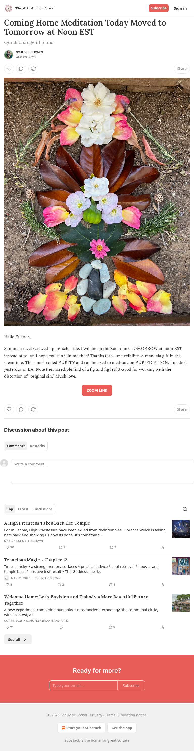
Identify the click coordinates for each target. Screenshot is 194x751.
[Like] (9, 69)
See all (14, 639)
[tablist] (26, 446)
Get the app (122, 727)
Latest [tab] (23, 509)
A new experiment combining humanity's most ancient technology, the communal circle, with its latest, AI (81, 612)
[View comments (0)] (21, 69)
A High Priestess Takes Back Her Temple (47, 523)
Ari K (64, 620)
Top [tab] (10, 509)
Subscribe (159, 8)
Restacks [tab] (37, 446)
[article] (97, 535)
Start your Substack (83, 727)
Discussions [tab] (42, 509)
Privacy (96, 715)
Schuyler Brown (29, 52)
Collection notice (132, 715)
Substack (72, 740)
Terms (110, 715)
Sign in (180, 8)
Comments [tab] (16, 446)
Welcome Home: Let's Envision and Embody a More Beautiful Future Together (76, 600)
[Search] (185, 509)
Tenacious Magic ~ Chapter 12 (35, 560)
